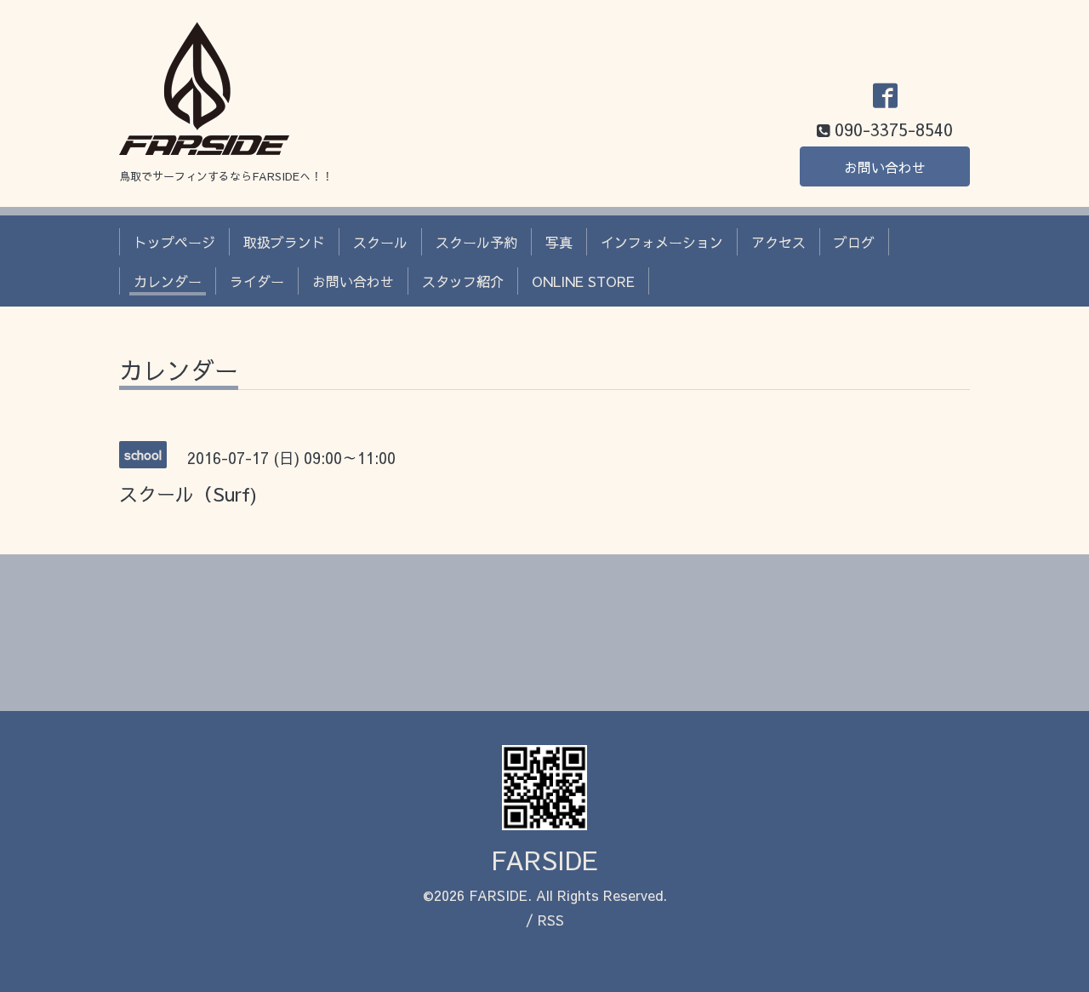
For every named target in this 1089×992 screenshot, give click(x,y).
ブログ (854, 241)
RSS (551, 919)
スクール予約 (476, 241)
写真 (559, 241)
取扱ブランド (284, 241)
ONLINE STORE (583, 281)
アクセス (778, 241)
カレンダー (168, 281)
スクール (380, 241)
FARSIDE (544, 859)
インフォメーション (662, 241)
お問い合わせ (885, 167)
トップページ (174, 241)
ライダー (257, 281)
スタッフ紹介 (463, 281)
